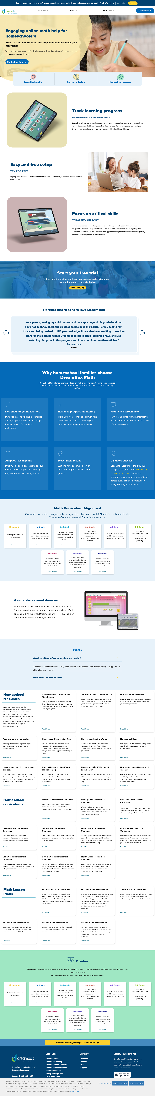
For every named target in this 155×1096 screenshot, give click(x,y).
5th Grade (140, 527)
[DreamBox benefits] (33, 77)
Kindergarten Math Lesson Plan (56, 889)
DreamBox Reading (54, 1062)
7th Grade (77, 553)
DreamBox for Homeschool (57, 1065)
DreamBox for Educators (56, 1068)
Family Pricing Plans (54, 1074)
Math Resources (53, 1077)
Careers (83, 1062)
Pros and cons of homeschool (16, 739)
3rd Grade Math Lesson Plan (16, 922)
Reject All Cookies (136, 1083)
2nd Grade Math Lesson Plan (133, 889)
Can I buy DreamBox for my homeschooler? (57, 658)
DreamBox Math (52, 1059)
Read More (46, 729)
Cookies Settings (105, 1083)
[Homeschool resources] (120, 77)
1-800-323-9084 (26, 1076)
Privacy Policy (75, 1091)
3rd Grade (90, 527)
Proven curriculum (76, 82)
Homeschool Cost (128, 739)
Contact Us (85, 1059)
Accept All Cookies (120, 1083)
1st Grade (40, 527)
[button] (6, 333)
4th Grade (115, 527)
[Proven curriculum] (76, 77)
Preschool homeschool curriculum (57, 800)
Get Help (121, 3)
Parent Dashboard (53, 1071)
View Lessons (15, 545)
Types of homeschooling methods (96, 694)
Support (83, 1068)
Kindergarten (15, 527)
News (82, 1065)
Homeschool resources (120, 82)
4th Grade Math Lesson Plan (55, 922)
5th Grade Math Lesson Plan (94, 922)
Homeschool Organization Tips (56, 739)
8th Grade (102, 553)
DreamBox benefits (33, 82)
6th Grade (52, 553)
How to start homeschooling (133, 694)
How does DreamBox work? (48, 677)
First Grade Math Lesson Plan (94, 889)
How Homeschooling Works (94, 739)
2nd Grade (65, 527)
